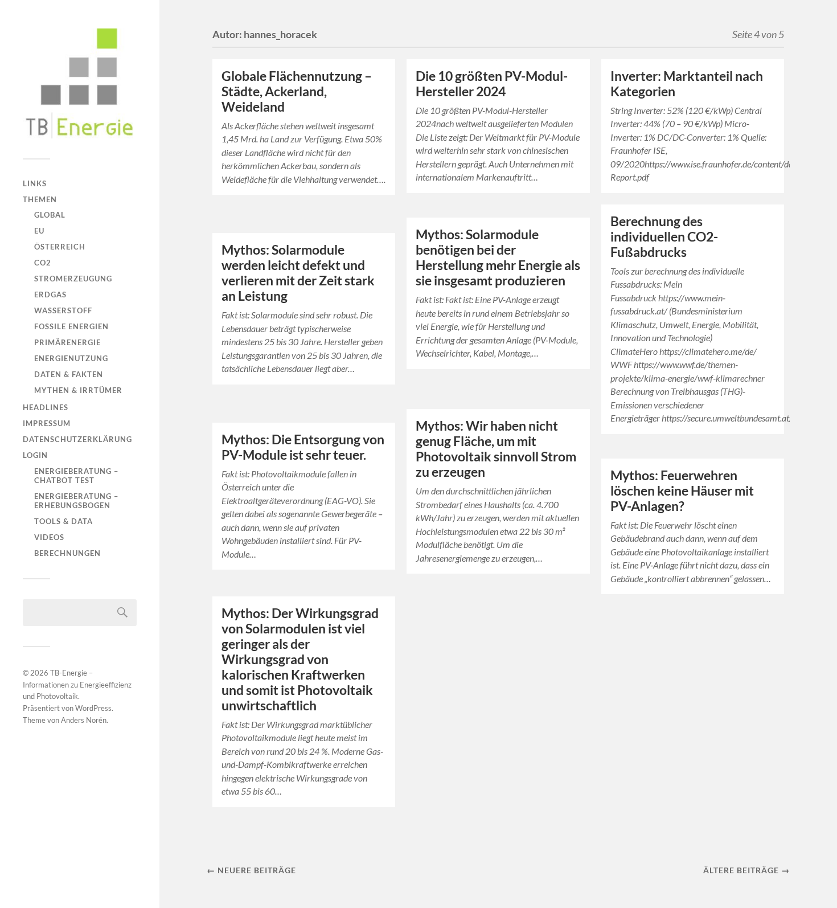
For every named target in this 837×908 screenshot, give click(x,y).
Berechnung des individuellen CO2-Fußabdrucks (664, 237)
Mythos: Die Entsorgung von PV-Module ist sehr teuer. (302, 447)
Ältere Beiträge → (746, 870)
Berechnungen (67, 553)
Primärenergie (67, 342)
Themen (40, 199)
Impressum (47, 423)
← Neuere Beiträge (251, 870)
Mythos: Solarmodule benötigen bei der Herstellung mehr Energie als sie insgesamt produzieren (498, 257)
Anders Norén (83, 720)
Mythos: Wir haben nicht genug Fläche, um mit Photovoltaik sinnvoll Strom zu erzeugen (496, 449)
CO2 (42, 262)
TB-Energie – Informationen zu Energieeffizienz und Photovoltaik (77, 684)
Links (35, 183)
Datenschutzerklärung (77, 439)
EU (39, 230)
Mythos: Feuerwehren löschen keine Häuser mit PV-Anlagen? (682, 491)
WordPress (93, 708)
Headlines (45, 407)
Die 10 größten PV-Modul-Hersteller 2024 (492, 83)
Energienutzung (71, 358)
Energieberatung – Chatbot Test (76, 476)
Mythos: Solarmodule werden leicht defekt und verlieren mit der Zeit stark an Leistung (298, 273)
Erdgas (50, 294)
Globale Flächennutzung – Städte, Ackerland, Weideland (296, 91)
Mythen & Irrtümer (78, 390)
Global (49, 214)
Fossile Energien (71, 326)
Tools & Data (63, 521)
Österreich (59, 246)
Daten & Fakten (68, 374)
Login (35, 455)
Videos (49, 537)
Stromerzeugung (73, 278)
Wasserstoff (63, 310)
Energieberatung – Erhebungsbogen (76, 501)
